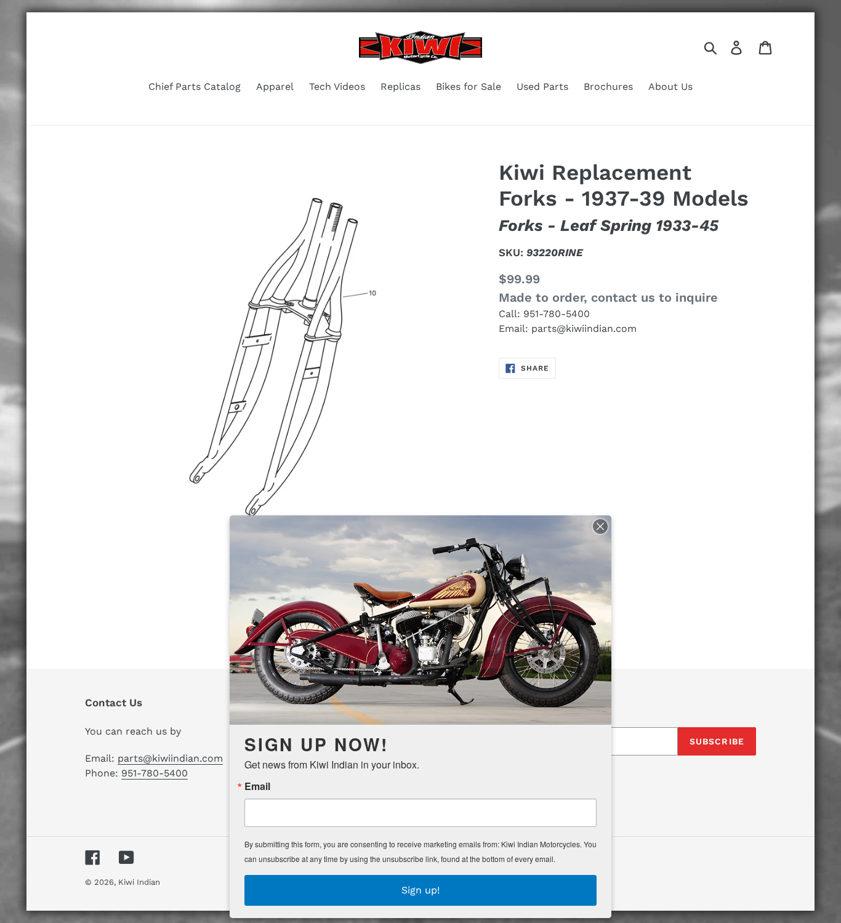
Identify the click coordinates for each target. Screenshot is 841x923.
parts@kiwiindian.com (584, 328)
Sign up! (420, 890)
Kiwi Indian (139, 882)
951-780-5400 (556, 314)
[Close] (600, 526)
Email (257, 786)
